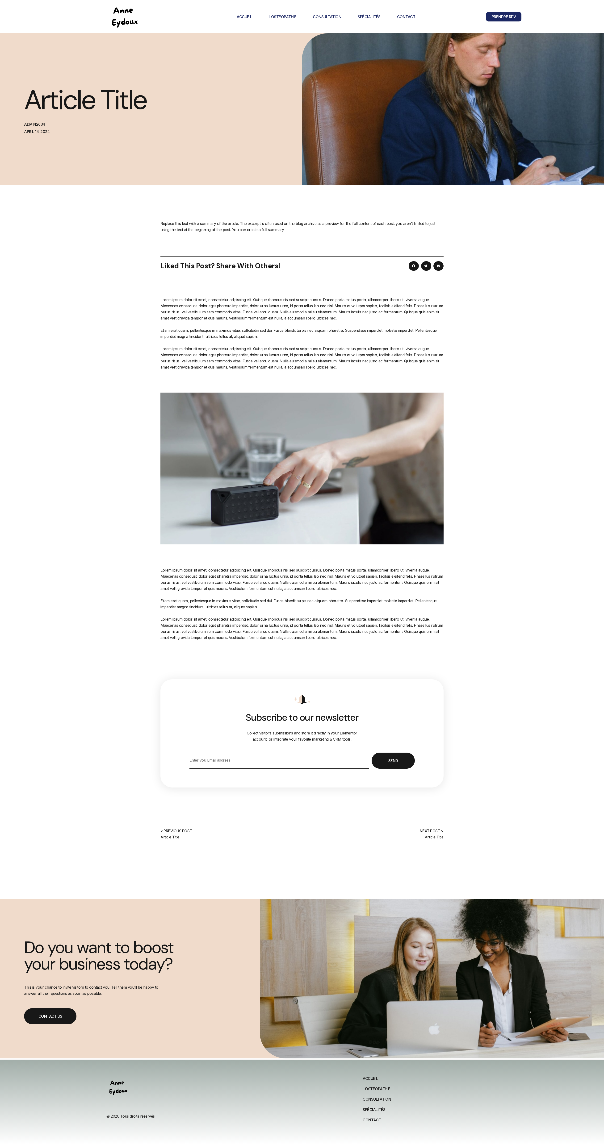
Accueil (244, 16)
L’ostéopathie (283, 16)
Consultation (327, 16)
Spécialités (369, 16)
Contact (406, 16)
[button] (414, 266)
